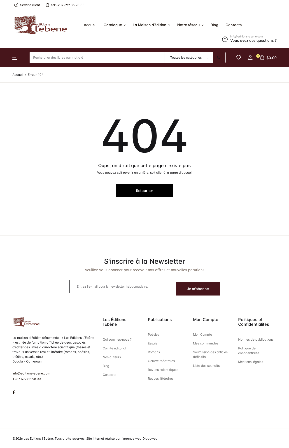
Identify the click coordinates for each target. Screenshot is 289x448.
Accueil (13, 27)
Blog (10, 74)
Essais (152, 343)
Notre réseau (18, 62)
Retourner (144, 190)
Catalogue (113, 25)
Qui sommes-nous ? (117, 339)
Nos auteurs (112, 357)
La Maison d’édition (149, 25)
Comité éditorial (114, 348)
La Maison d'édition (24, 50)
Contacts (15, 86)
